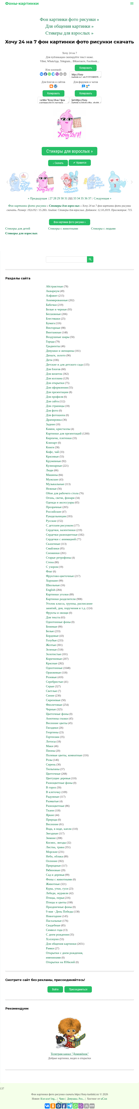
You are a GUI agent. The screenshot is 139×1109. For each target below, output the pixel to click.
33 (74, 198)
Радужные (52, 796)
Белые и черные (56, 309)
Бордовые (52, 635)
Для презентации (57, 392)
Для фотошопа (55, 415)
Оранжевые (53, 672)
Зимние (51, 838)
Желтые (51, 645)
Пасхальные (54, 920)
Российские (53, 511)
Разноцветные (55, 805)
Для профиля (54, 396)
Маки (49, 746)
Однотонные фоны (58, 622)
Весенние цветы (56, 723)
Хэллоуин (52, 939)
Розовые (51, 677)
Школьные (53, 585)
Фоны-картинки (22, 3)
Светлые (51, 691)
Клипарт (51, 442)
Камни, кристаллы (58, 429)
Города (50, 341)
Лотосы (51, 741)
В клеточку (53, 792)
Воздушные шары (57, 337)
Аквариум (52, 291)
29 (58, 198)
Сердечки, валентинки (61, 530)
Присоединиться (78, 989)
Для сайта (52, 401)
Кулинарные (54, 465)
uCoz (104, 1098)
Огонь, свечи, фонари (60, 498)
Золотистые (53, 654)
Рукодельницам (56, 516)
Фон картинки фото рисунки (27, 205)
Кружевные (53, 461)
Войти (55, 989)
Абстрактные (54, 286)
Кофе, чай (52, 452)
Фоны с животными (59, 879)
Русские (51, 520)
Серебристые (54, 681)
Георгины (52, 732)
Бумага (50, 323)
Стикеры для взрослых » (69, 33)
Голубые (51, 640)
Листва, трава (55, 847)
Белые (50, 631)
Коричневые (54, 658)
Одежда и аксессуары (60, 502)
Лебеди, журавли (57, 893)
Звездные (52, 833)
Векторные (53, 327)
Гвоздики (52, 727)
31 (65, 198)
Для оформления (57, 387)
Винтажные (53, 332)
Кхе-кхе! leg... (49, 1098)
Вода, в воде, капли (59, 828)
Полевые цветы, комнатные (64, 755)
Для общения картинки (61, 943)
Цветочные (53, 773)
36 (85, 198)
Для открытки (55, 383)
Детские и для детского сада (64, 364)
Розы (49, 760)
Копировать (85, 67)
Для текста (53, 617)
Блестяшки (53, 318)
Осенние (51, 861)
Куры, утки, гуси (57, 888)
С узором (52, 566)
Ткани (50, 810)
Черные (51, 709)
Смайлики (52, 548)
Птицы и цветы (56, 902)
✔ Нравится (79, 162)
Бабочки (51, 304)
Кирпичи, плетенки (59, 438)
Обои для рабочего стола (62, 493)
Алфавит (52, 295)
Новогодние (54, 916)
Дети (49, 360)
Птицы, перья (55, 897)
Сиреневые (53, 700)
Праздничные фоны (59, 907)
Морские (52, 851)
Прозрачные (54, 507)
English (50, 589)
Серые (50, 686)
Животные (53, 884)
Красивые (52, 456)
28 (54, 198)
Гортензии (52, 737)
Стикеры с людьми (103, 228)
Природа (51, 819)
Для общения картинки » (69, 26)
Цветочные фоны (57, 714)
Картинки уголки (57, 594)
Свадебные (53, 925)
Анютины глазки (57, 718)
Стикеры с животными (63, 228)
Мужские (52, 479)
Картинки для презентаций (64, 433)
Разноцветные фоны (59, 783)
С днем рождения (57, 934)
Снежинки (53, 553)
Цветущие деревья (58, 778)
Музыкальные (55, 484)
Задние (50, 424)
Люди (49, 470)
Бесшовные (53, 314)
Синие (50, 695)
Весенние (52, 824)
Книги (50, 447)
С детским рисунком (59, 525)
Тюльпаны (52, 769)
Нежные (51, 488)
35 (82, 198)
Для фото (52, 410)
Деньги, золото (56, 355)
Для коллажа (54, 378)
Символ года (54, 930)
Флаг (49, 571)
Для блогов (53, 369)
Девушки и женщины (60, 350)
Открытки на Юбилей (60, 962)
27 (51, 198)
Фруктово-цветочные (60, 576)
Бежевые (51, 626)
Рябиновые (53, 870)
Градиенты (53, 346)
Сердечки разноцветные (62, 534)
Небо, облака (54, 856)
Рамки (50, 948)
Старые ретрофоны (58, 557)
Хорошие (52, 580)
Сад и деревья (55, 874)
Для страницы (55, 406)
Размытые (52, 801)
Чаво (61, 1098)
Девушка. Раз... (75, 1098)
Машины (52, 475)
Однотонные (54, 668)
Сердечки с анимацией (61, 539)
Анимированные (57, 300)
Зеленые (51, 649)
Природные (53, 865)
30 (62, 198)
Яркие (50, 815)
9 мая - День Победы (59, 911)
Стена (50, 562)
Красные (51, 663)
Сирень (51, 764)
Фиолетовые (54, 704)
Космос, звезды (56, 842)
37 (89, 198)
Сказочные (53, 543)
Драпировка (54, 419)
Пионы (50, 750)
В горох (51, 787)
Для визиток (54, 373)
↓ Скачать (58, 163)
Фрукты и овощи (57, 612)
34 (78, 198)
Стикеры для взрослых (64, 205)
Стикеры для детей (17, 228)
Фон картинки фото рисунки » (69, 19)
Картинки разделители (61, 599)
